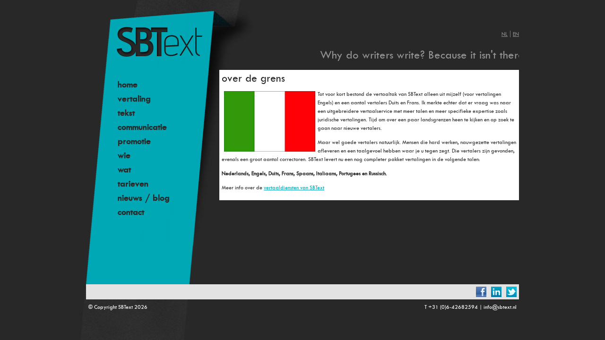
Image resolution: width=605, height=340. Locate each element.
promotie (134, 141)
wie (124, 155)
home (128, 84)
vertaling (134, 99)
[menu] (169, 148)
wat (124, 169)
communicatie (142, 127)
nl (504, 34)
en (516, 34)
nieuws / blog (144, 198)
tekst (126, 113)
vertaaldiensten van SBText (294, 188)
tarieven (133, 183)
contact (131, 212)
